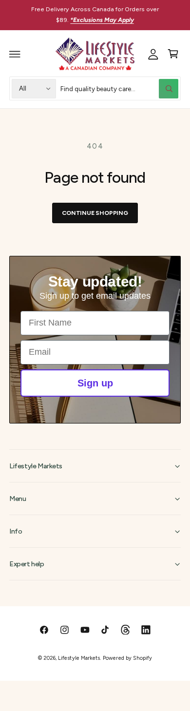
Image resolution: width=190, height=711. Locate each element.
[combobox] (119, 88)
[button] (15, 54)
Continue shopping (95, 212)
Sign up (95, 383)
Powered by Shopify (127, 658)
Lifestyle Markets (78, 658)
